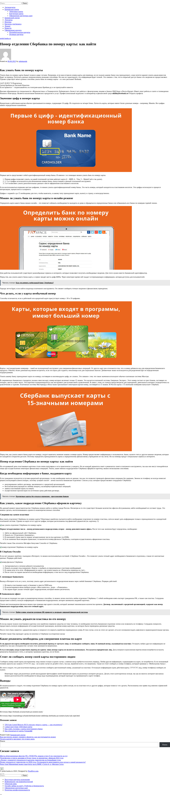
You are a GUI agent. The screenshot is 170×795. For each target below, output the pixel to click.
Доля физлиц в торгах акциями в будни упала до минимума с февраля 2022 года (31, 758)
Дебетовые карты (16, 12)
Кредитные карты (16, 14)
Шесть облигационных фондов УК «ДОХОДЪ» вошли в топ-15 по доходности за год (33, 756)
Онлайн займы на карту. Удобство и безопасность (24, 786)
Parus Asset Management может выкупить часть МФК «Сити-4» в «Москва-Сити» (32, 764)
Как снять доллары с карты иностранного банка (24, 729)
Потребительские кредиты (19, 32)
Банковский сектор (12, 18)
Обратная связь (11, 784)
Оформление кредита (13, 30)
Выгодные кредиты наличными (17, 780)
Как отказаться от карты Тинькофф (18, 731)
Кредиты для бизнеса (13, 24)
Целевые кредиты (16, 34)
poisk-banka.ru (5, 1)
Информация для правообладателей (19, 782)
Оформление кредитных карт (20, 16)
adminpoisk (23, 61)
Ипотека (8, 22)
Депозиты (8, 20)
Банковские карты (12, 9)
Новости (8, 28)
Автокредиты (10, 7)
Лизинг (8, 26)
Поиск (2, 741)
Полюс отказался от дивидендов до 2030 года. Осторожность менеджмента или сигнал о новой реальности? (43, 762)
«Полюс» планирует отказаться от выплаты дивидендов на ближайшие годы (30, 760)
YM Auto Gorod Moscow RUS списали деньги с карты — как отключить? (33, 725)
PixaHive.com (33, 771)
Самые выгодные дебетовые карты (18, 727)
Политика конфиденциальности (17, 790)
